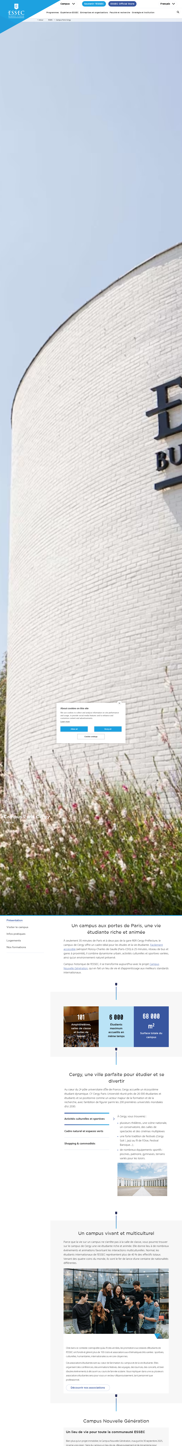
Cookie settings (91, 737)
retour (41, 20)
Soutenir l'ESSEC (94, 3)
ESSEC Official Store (122, 3)
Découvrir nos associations (88, 1387)
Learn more (65, 722)
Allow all (74, 729)
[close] (119, 703)
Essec (50, 20)
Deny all (108, 729)
